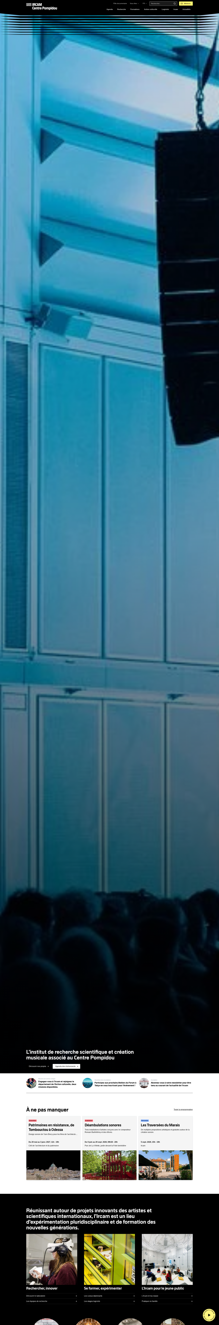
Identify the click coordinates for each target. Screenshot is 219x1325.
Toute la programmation (183, 1109)
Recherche (121, 9)
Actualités (186, 9)
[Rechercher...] (174, 3)
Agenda (110, 9)
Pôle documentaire (120, 3)
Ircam (175, 9)
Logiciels (165, 9)
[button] (51, 1296)
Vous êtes (133, 3)
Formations (134, 9)
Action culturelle (150, 9)
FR (144, 3)
